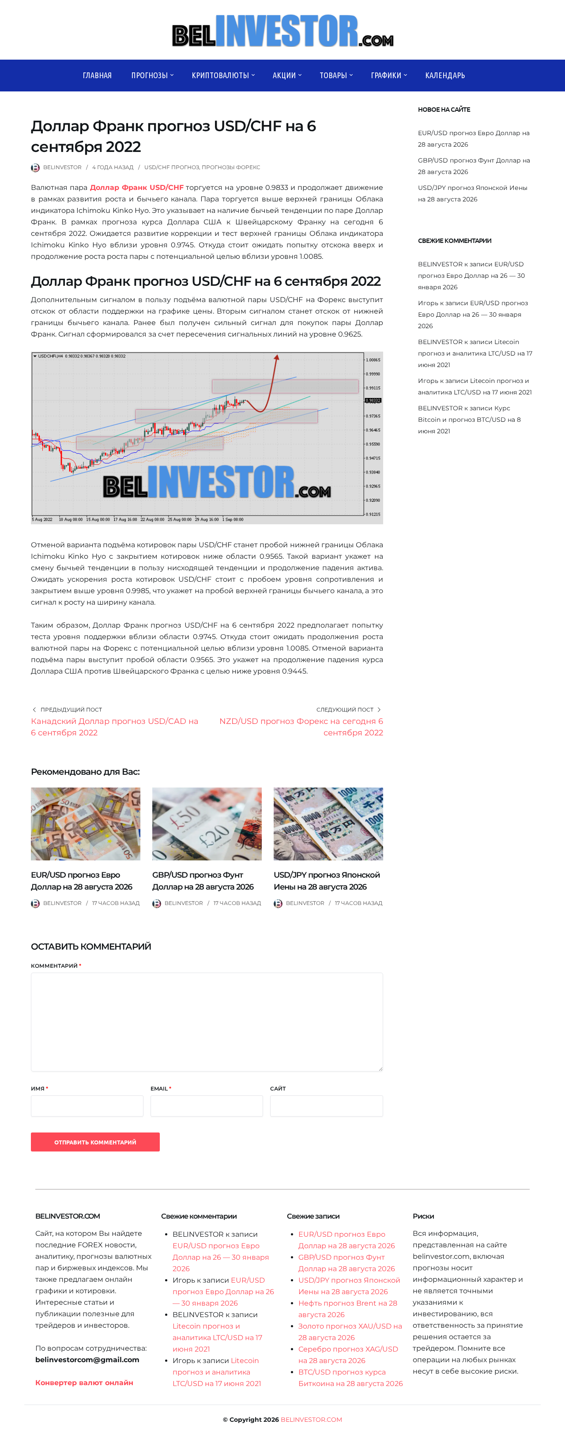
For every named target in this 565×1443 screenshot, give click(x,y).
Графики (386, 75)
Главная (97, 75)
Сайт (278, 1088)
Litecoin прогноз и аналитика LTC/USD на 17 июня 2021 (475, 353)
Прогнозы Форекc (231, 167)
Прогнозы (149, 75)
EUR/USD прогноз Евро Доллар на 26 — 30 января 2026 (471, 275)
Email (161, 1088)
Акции (284, 75)
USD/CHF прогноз (171, 167)
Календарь (445, 75)
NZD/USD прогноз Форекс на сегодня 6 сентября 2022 (301, 727)
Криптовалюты (220, 75)
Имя (39, 1088)
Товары (333, 75)
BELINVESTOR (62, 167)
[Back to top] (556, 1434)
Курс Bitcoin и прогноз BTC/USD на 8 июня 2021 (469, 419)
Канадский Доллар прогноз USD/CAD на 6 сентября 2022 (115, 727)
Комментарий (56, 965)
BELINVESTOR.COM (311, 1420)
